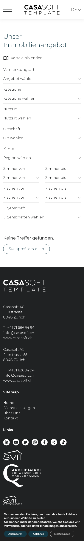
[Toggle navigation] (7, 9)
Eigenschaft (14, 208)
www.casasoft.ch (18, 338)
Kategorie (12, 89)
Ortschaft (11, 129)
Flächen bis (55, 188)
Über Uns (11, 413)
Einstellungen (49, 526)
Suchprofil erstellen (26, 249)
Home (8, 403)
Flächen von (14, 188)
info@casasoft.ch (18, 333)
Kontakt (10, 418)
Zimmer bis (55, 169)
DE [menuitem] (74, 9)
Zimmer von (14, 169)
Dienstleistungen (19, 408)
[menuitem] (76, 10)
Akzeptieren (15, 534)
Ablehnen (38, 534)
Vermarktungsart (18, 70)
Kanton (10, 149)
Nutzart (10, 109)
